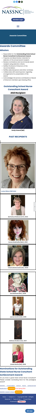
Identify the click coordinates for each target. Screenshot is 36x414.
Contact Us (12, 397)
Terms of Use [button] (17, 399)
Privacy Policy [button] (27, 399)
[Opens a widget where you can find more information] (29, 411)
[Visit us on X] (19, 2)
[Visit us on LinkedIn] (14, 2)
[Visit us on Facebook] (17, 2)
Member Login (18, 20)
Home (4, 397)
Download (11, 388)
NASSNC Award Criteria (7, 392)
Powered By (13, 401)
